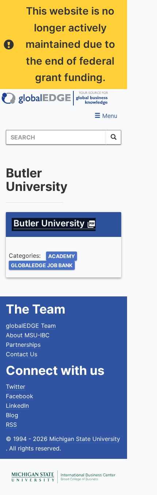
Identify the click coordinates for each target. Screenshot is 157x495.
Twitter (15, 386)
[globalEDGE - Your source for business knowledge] (55, 98)
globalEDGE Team (31, 325)
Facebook (19, 396)
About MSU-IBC (28, 335)
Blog (12, 415)
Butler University (55, 223)
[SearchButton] (113, 137)
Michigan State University (84, 438)
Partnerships (23, 344)
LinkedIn (17, 405)
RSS (11, 424)
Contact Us (21, 354)
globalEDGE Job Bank (42, 265)
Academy (61, 256)
